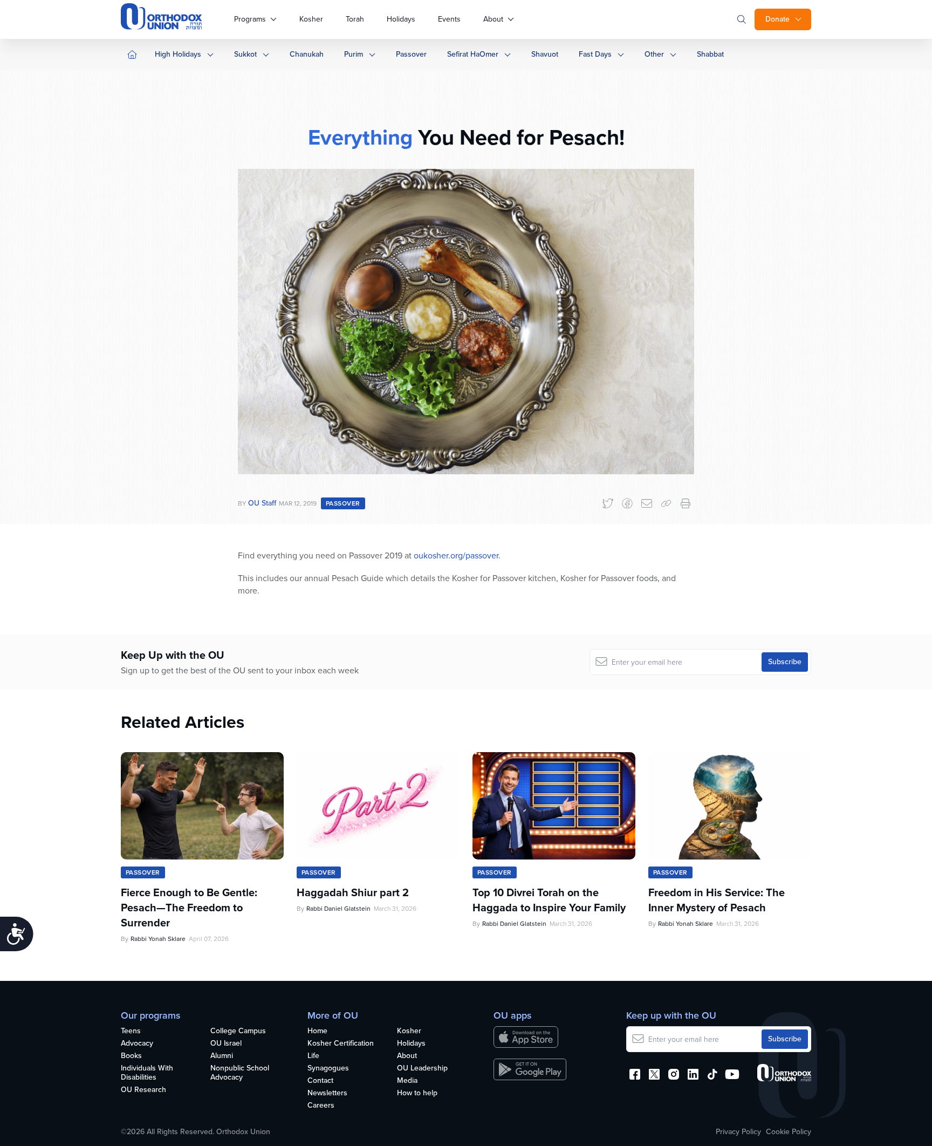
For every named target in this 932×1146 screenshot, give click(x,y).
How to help (417, 1093)
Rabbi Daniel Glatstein (338, 908)
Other (654, 54)
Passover (411, 54)
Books (131, 1056)
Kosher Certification (340, 1044)
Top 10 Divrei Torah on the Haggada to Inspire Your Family (549, 900)
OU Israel (226, 1044)
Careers (320, 1106)
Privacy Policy (738, 1132)
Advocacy (137, 1044)
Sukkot (245, 54)
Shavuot (544, 54)
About (493, 19)
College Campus (238, 1031)
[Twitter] (607, 503)
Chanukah (307, 54)
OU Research (143, 1090)
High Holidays (178, 54)
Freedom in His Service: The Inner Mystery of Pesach (716, 900)
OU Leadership (422, 1068)
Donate (777, 19)
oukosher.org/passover (456, 555)
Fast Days (595, 54)
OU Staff (262, 503)
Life (313, 1056)
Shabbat (710, 54)
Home (317, 1031)
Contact (320, 1081)
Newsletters (327, 1093)
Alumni (221, 1056)
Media (407, 1081)
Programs (250, 19)
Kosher (311, 19)
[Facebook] (627, 503)
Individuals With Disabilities (147, 1073)
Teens (131, 1031)
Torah (355, 19)
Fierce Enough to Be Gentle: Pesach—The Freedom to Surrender (189, 907)
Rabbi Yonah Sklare (158, 939)
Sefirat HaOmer (472, 54)
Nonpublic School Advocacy (239, 1073)
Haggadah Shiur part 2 (353, 892)
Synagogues (328, 1068)
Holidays (401, 19)
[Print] (685, 503)
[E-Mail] (646, 503)
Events (449, 19)
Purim (353, 54)
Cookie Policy (788, 1132)
